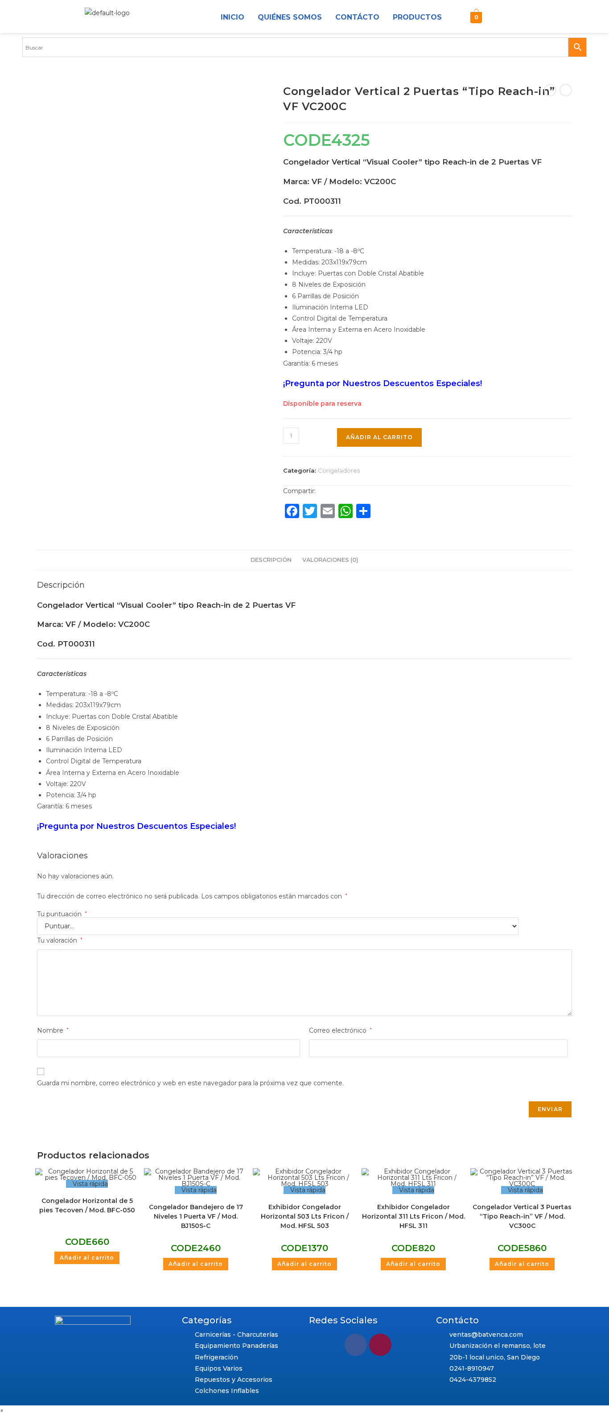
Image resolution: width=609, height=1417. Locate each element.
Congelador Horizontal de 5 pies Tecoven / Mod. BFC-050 (87, 1205)
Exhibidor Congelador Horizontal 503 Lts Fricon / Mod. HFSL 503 (305, 1216)
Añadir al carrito (379, 437)
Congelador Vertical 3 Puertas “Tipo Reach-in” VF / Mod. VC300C (522, 1216)
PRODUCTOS (417, 17)
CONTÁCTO (357, 17)
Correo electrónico (340, 1030)
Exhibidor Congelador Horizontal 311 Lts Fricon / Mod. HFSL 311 (413, 1216)
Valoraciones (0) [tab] (330, 559)
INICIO (232, 17)
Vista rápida (89, 1184)
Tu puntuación (62, 914)
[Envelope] (519, 18)
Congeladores (339, 470)
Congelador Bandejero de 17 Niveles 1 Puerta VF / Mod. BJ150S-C (196, 1216)
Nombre (53, 1030)
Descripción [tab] (271, 559)
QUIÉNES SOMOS (290, 17)
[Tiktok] (540, 18)
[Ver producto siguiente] (566, 90)
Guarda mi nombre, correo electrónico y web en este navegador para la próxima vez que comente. (190, 1083)
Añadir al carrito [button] (87, 1257)
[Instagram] (498, 18)
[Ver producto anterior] (550, 90)
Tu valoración (59, 940)
